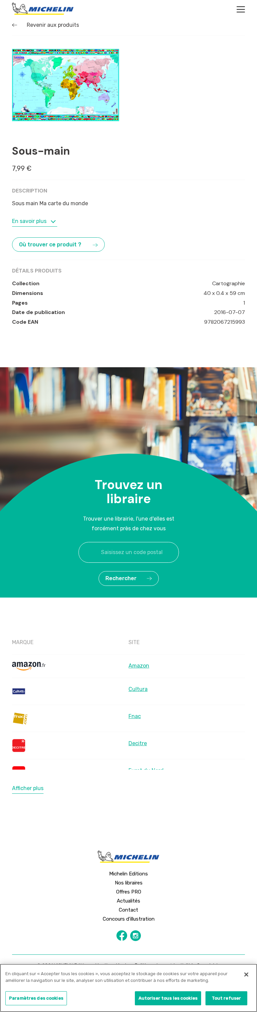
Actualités (128, 901)
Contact (128, 910)
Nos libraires (129, 883)
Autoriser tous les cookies (168, 998)
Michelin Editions (128, 874)
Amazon (138, 666)
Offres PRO (128, 892)
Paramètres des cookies (36, 998)
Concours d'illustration (129, 919)
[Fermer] (246, 974)
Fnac (134, 716)
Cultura (138, 689)
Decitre (137, 743)
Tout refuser (226, 998)
